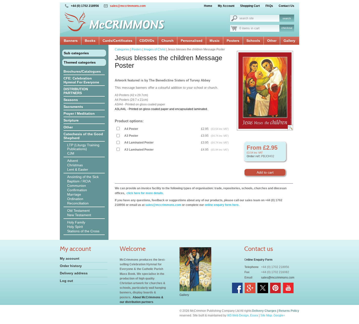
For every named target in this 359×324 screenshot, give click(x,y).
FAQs (269, 6)
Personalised (191, 41)
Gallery (289, 41)
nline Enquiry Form (259, 259)
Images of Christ (154, 49)
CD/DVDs (146, 41)
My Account (226, 6)
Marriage (74, 194)
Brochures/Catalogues (82, 71)
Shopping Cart (250, 6)
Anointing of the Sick (83, 177)
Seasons (70, 100)
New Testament (79, 215)
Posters (233, 41)
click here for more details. (145, 193)
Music (215, 41)
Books (90, 41)
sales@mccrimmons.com (128, 6)
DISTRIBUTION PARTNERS (75, 91)
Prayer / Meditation (79, 113)
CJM (70, 153)
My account (69, 258)
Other (271, 41)
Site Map (266, 315)
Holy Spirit (75, 227)
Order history (71, 266)
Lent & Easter (77, 169)
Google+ (279, 315)
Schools (253, 41)
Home (208, 6)
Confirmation (77, 190)
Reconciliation (78, 203)
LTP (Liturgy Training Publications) (83, 147)
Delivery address (74, 273)
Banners (71, 41)
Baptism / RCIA (79, 181)
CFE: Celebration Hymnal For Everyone (81, 80)
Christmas (75, 165)
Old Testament (78, 210)
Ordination (75, 199)
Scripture (71, 120)
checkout (286, 27)
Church (167, 41)
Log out (66, 281)
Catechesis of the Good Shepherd (83, 136)
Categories (122, 49)
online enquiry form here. (222, 205)
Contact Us (286, 6)
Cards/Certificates (117, 41)
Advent (72, 161)
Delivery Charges (264, 311)
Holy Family (76, 222)
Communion (76, 186)
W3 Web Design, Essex (242, 315)
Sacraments (73, 107)
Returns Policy (289, 311)
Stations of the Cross (83, 231)
